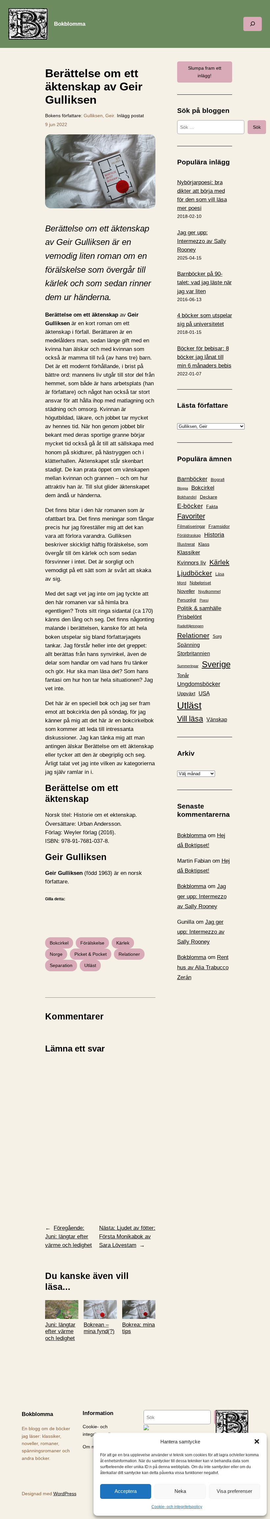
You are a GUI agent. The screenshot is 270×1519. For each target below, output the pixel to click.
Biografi (218, 479)
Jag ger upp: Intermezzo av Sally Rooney (201, 241)
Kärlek (122, 943)
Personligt (186, 600)
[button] (257, 1441)
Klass (203, 544)
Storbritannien (193, 653)
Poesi (204, 600)
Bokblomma (69, 24)
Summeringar (188, 666)
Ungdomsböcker (198, 684)
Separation (61, 965)
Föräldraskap (189, 535)
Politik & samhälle (199, 608)
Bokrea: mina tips (138, 1328)
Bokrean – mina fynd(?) (99, 1328)
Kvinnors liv (191, 563)
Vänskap (216, 719)
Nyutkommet (209, 591)
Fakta (212, 506)
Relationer (129, 954)
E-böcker (190, 505)
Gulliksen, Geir (99, 115)
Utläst (90, 965)
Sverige (216, 664)
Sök (257, 127)
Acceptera (126, 1491)
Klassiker (188, 552)
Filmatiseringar (191, 526)
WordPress (64, 1493)
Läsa (219, 574)
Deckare (208, 497)
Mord (181, 583)
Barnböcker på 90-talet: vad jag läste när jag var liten (204, 282)
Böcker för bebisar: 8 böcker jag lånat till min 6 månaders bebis (204, 357)
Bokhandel (187, 497)
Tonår (183, 675)
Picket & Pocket (90, 954)
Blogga (182, 488)
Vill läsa (190, 718)
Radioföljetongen (190, 626)
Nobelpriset (200, 582)
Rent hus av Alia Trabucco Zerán (203, 967)
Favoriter (191, 516)
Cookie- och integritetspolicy (176, 1506)
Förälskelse (92, 943)
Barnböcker (192, 479)
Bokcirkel (59, 943)
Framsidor (219, 526)
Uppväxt (186, 693)
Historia (214, 535)
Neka (180, 1491)
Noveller (186, 591)
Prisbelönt (189, 617)
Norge (56, 954)
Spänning (188, 645)
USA (204, 693)
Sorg (217, 636)
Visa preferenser (234, 1491)
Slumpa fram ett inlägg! (204, 71)
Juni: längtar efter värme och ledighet (60, 1331)
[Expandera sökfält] (252, 24)
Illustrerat (186, 544)
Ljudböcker (194, 573)
